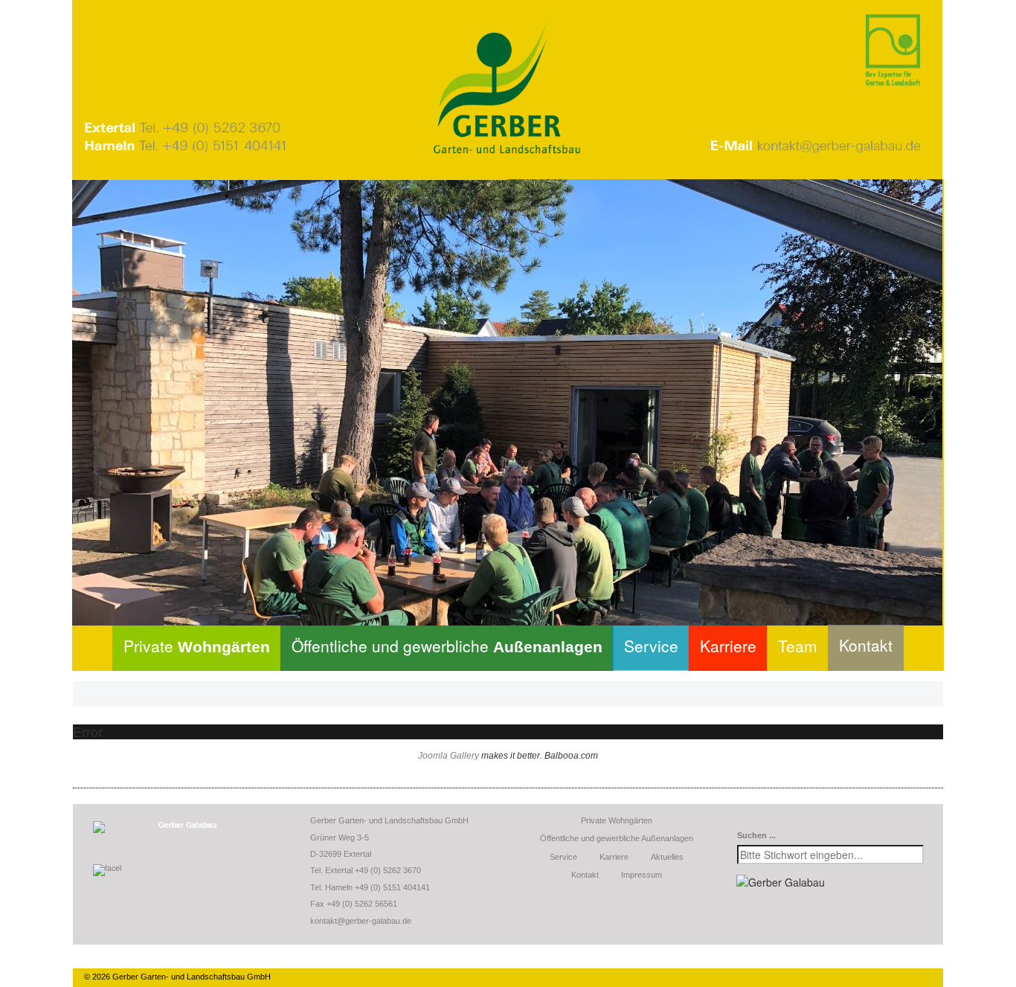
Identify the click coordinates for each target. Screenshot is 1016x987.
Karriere (728, 645)
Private (196, 645)
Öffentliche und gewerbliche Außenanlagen (616, 838)
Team (797, 645)
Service (651, 645)
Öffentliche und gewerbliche (447, 645)
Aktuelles (667, 856)
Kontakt (866, 645)
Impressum (641, 874)
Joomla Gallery (448, 755)
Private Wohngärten (616, 820)
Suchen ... (756, 835)
